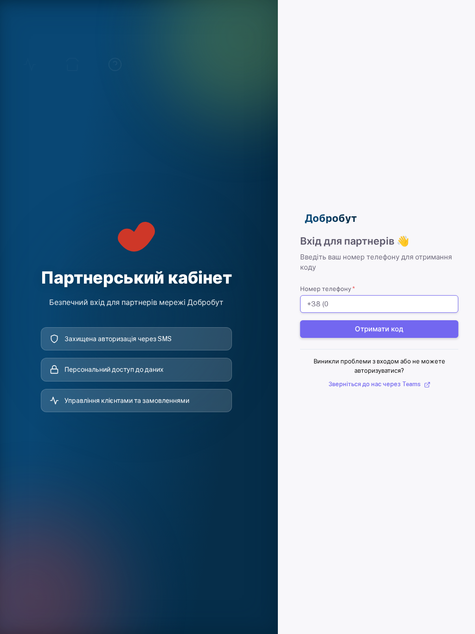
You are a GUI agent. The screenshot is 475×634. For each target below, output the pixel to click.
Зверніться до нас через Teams (375, 384)
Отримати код (379, 329)
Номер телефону (327, 288)
